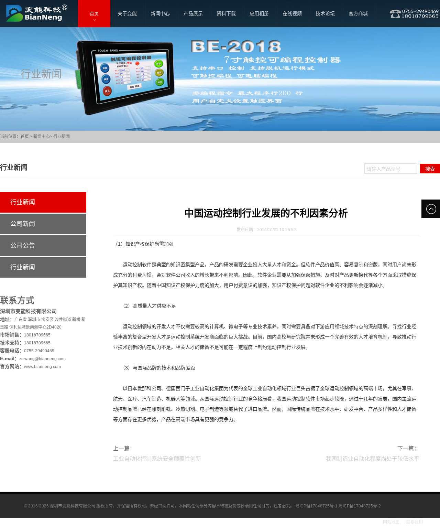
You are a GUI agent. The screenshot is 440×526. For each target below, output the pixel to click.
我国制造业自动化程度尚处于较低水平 (372, 459)
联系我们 (414, 522)
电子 (238, 326)
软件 (147, 264)
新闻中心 (41, 136)
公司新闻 (22, 224)
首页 (25, 136)
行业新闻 (61, 136)
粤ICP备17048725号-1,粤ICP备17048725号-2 (338, 506)
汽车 (147, 398)
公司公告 (22, 245)
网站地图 (391, 522)
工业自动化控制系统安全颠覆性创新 (157, 459)
